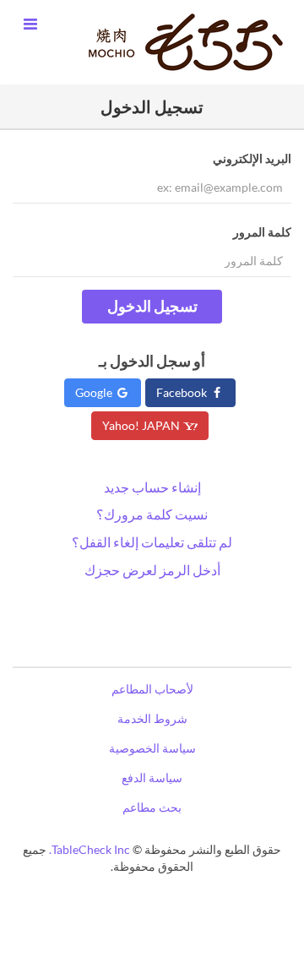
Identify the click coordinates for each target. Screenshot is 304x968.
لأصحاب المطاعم (152, 689)
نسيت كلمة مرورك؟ (152, 514)
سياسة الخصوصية (152, 748)
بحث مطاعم (152, 807)
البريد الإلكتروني (252, 158)
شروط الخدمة (152, 718)
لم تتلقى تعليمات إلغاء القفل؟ (152, 542)
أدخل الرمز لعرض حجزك (152, 570)
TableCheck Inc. (89, 849)
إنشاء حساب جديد (152, 487)
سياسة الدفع (152, 777)
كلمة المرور (262, 232)
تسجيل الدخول (152, 305)
